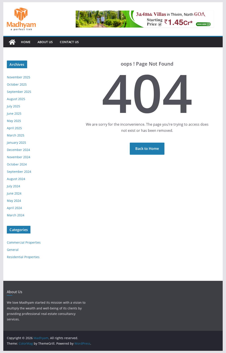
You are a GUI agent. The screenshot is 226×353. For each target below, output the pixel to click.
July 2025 (13, 106)
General (13, 250)
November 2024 (18, 157)
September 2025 (19, 92)
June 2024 (14, 193)
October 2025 (17, 84)
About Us (45, 42)
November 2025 (18, 77)
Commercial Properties (24, 242)
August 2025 (16, 99)
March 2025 (15, 135)
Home (25, 42)
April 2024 (14, 208)
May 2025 (14, 121)
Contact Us (69, 42)
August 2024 (16, 179)
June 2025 (14, 113)
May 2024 (14, 201)
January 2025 (16, 142)
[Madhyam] (12, 42)
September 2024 (19, 171)
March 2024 (15, 215)
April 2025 (14, 128)
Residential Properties (23, 257)
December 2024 (18, 150)
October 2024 (17, 164)
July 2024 (13, 186)
